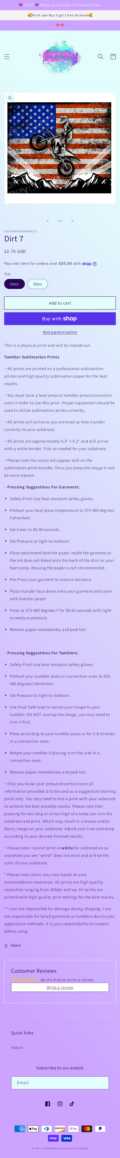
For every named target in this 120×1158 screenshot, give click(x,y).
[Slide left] (48, 221)
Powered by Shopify (76, 1148)
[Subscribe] (102, 1082)
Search (17, 1047)
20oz (14, 283)
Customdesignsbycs (52, 1148)
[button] (7, 57)
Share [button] (16, 945)
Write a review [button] (60, 987)
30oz (37, 283)
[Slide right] (72, 221)
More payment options (60, 332)
